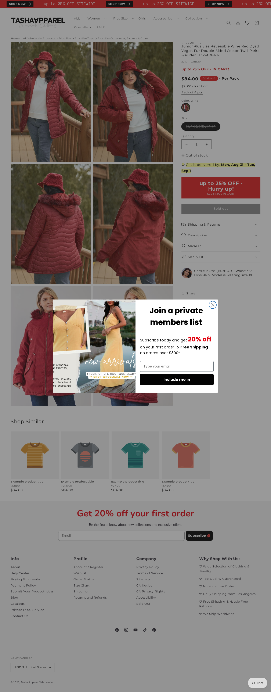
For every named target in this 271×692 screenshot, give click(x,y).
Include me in (176, 379)
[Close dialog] (212, 305)
